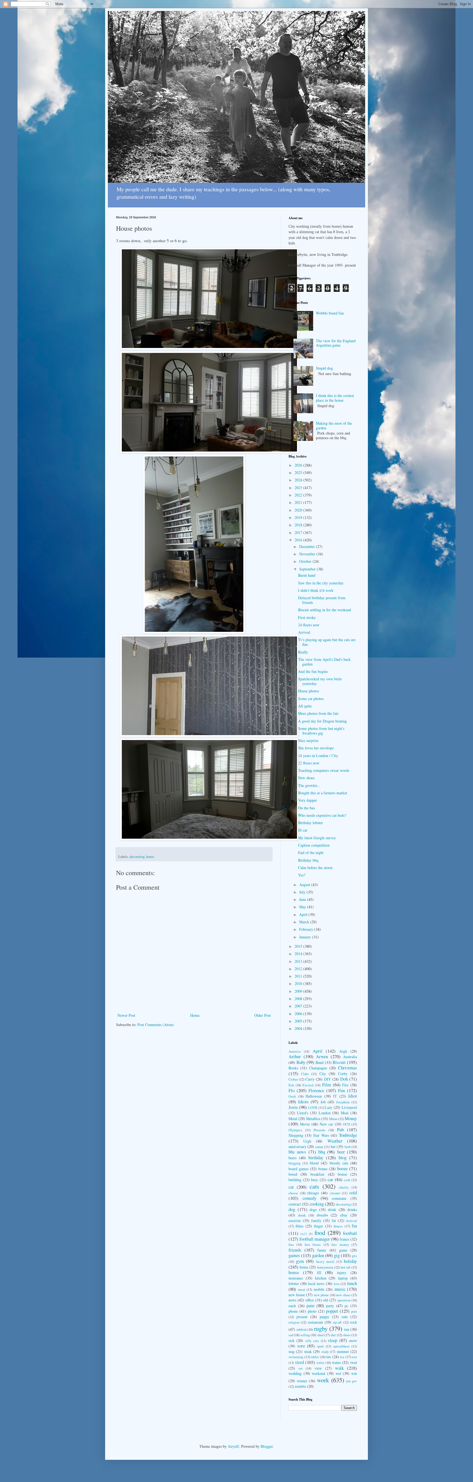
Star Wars (321, 1135)
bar (333, 1146)
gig (337, 1255)
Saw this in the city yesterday (321, 583)
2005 (299, 1021)
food (320, 1232)
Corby (343, 1073)
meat (301, 1289)
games (294, 1255)
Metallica (313, 1118)
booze (342, 1168)
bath (348, 1146)
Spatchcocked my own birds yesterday (320, 681)
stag (292, 1351)
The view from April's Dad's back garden (324, 662)
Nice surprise (308, 740)
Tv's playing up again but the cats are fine (327, 642)
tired (299, 1362)
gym (300, 1261)
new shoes (343, 1295)
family (316, 1220)
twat (353, 1362)
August (305, 884)
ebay (343, 1215)
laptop (343, 1278)
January (305, 937)
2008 (299, 998)
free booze (313, 1244)
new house (297, 1294)
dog (292, 1209)
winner (302, 1380)
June (303, 899)
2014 (299, 953)
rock (353, 1322)
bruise (342, 1174)
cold (353, 1192)
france (344, 1239)
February (306, 929)
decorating (137, 856)
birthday (315, 1157)
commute (339, 1198)
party (330, 1305)
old (325, 1300)
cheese (293, 1193)
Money (351, 1118)
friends (295, 1250)
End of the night (311, 852)
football (350, 1233)
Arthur (295, 1056)
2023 (299, 487)
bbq (321, 1152)
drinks (352, 1209)
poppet (332, 1311)
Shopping (296, 1135)
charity (344, 1187)
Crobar (293, 1079)
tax (328, 1356)
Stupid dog (324, 368)
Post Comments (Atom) (155, 1024)
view (318, 1368)
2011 (299, 976)
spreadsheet (341, 1346)
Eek (291, 1085)
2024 (299, 479)
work (323, 1380)
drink (332, 1209)
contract (295, 1204)
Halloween (313, 1096)
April (303, 914)
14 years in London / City (318, 755)
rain (345, 1316)
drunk (302, 1215)
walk (339, 1368)
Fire (345, 1084)
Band (320, 1062)
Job (323, 1101)
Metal (293, 1118)
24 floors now (308, 624)
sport (320, 1346)
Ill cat (302, 830)
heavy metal (325, 1261)
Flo (292, 1090)
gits (354, 1255)
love (337, 1283)
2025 (299, 472)
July (303, 892)
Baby (300, 1062)
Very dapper (307, 800)
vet (300, 1368)
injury (341, 1272)
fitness (338, 1226)
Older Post (262, 1015)
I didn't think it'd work (315, 590)
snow (353, 1340)
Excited (307, 1085)
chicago (313, 1192)
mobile (319, 1289)
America (295, 1051)
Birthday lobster (310, 822)
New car (326, 1124)
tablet (315, 1357)
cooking (317, 1204)
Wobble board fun (330, 313)
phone (293, 1311)
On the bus (306, 807)
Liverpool (349, 1107)
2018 (299, 524)
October (306, 561)
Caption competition (314, 845)
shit (333, 1335)
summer (343, 1351)
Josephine (343, 1102)
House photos (308, 690)
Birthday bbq (308, 860)
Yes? (301, 875)
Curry (310, 1079)
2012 (299, 968)
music (339, 1289)
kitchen (320, 1278)
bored (293, 1174)
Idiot (352, 1096)
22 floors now (308, 763)
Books (293, 1067)
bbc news (297, 1152)
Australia (350, 1056)
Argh (343, 1051)
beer (341, 1152)
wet (338, 1373)
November (307, 553)
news (292, 1300)
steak (308, 1351)
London (325, 1112)
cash (347, 1180)
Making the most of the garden (334, 425)
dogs (313, 1209)
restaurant (315, 1322)
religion (294, 1322)
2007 (299, 1006)
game (343, 1250)
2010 (299, 983)
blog (343, 1157)
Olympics (295, 1130)
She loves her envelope (316, 747)
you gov (351, 1381)
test (354, 1357)
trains (336, 1362)
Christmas (347, 1067)
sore (301, 1346)
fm (354, 1226)
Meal (344, 1112)
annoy (319, 1146)
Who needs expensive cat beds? (322, 815)
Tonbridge (348, 1135)
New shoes (306, 777)
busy (314, 1179)
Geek (292, 1096)
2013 (299, 961)
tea (342, 1357)
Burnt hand (306, 575)
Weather (334, 1141)
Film (326, 1084)
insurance (296, 1278)
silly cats (312, 1340)
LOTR (312, 1107)
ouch (292, 1305)
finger (318, 1226)
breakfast (317, 1174)
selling (305, 1335)
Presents (319, 1130)
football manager (314, 1239)
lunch (352, 1283)
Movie (305, 1124)
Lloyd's (302, 1112)
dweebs (322, 1215)
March (304, 921)
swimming (296, 1357)
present (301, 1316)
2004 (299, 1028)
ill (319, 1272)
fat (334, 1220)
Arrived (304, 632)
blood (314, 1163)
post (354, 1311)
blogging (295, 1163)
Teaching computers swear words (323, 770)
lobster (294, 1283)
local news (316, 1283)
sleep (332, 1340)
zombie (300, 1386)
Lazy (328, 1107)
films (299, 1226)
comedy (309, 1198)
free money (340, 1244)
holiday (350, 1261)
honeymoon (325, 1267)
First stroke (307, 617)
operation (343, 1300)
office (309, 1300)
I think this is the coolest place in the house (335, 398)
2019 (299, 517)
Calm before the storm (315, 867)
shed (320, 1335)
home (304, 1267)
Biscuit (339, 1062)
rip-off (337, 1322)
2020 (299, 510)
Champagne (318, 1067)
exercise (295, 1220)
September (308, 569)
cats (314, 1186)
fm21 (303, 1234)
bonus (322, 1168)
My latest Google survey (317, 837)
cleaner (335, 1193)
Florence (316, 1090)
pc (346, 1305)
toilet (320, 1362)
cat (291, 1187)
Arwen (322, 1056)
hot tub (346, 1267)
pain (310, 1305)
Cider (305, 1074)
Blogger (267, 1446)
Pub (340, 1129)
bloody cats (339, 1163)
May (303, 906)
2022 (299, 495)
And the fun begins (313, 671)
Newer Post (126, 1015)
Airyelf (233, 1446)
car (330, 1179)
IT (335, 1096)
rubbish (301, 1329)
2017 (299, 532)
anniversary (297, 1146)
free (291, 1244)
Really (303, 652)
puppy (324, 1316)
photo (312, 1311)
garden (318, 1255)
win (354, 1373)
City (322, 1073)
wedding (295, 1373)
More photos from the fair (318, 713)
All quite (305, 706)
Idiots (303, 1101)
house (150, 856)
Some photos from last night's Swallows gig (321, 731)
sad (291, 1335)
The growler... (309, 785)
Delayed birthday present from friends (321, 600)
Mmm (333, 1119)
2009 (299, 991)
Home (195, 1015)
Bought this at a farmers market (322, 792)
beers (292, 1157)
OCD (346, 1124)
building (295, 1179)
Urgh (307, 1141)
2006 (299, 1013)
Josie (293, 1107)
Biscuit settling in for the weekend (324, 609)
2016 (299, 539)
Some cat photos (311, 698)
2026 (299, 465)
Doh (344, 1079)
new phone (321, 1295)
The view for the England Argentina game (336, 343)
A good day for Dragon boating (322, 721)
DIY (327, 1079)
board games (298, 1168)
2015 (299, 946)
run (346, 1329)
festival (351, 1220)
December (307, 546)
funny (321, 1250)
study (325, 1351)
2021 (299, 502)
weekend (318, 1373)
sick (292, 1340)
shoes (347, 1335)
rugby (321, 1328)
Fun (341, 1090)
